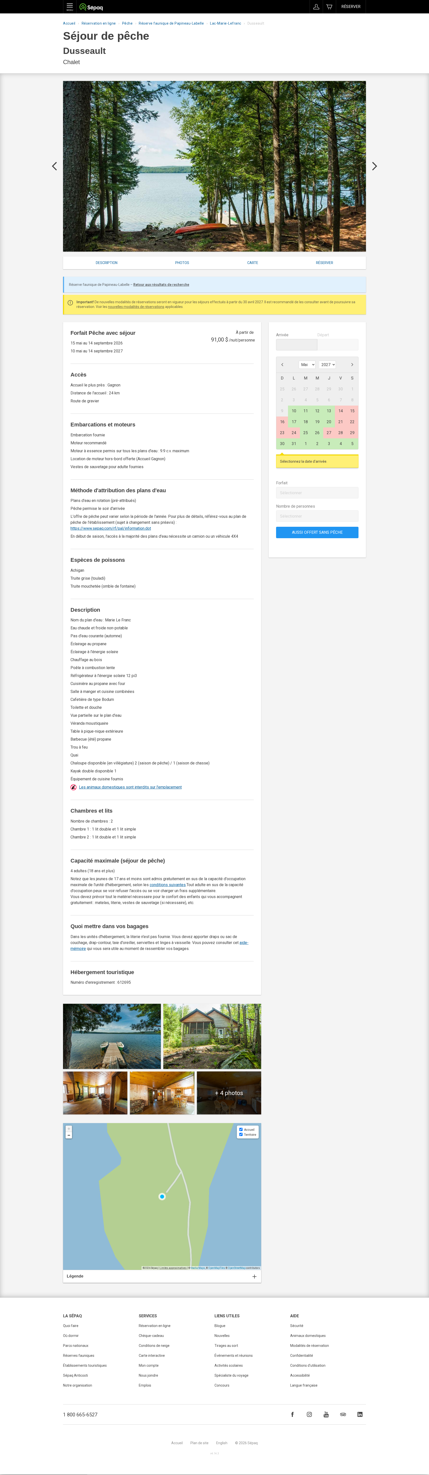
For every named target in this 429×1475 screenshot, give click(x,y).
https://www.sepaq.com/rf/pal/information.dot (111, 528)
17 (294, 421)
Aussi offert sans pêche (317, 532)
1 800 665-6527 (80, 1415)
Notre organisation (77, 1385)
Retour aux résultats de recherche (161, 285)
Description (106, 263)
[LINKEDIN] (360, 1414)
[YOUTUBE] (326, 1414)
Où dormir (71, 1336)
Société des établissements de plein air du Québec (91, 7)
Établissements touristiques (85, 1365)
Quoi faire (70, 1326)
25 (305, 432)
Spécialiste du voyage (231, 1375)
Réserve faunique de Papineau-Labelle (171, 23)
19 (317, 421)
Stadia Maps (198, 1268)
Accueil (69, 23)
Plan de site (199, 1443)
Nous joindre (148, 1375)
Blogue (219, 1326)
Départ (323, 335)
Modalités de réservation (309, 1346)
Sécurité (296, 1326)
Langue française (304, 1385)
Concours (221, 1385)
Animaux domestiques (308, 1336)
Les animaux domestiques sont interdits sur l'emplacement (130, 787)
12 (317, 411)
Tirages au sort (226, 1346)
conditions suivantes (168, 884)
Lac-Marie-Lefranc (225, 23)
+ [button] (69, 1128)
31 (294, 443)
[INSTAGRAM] (309, 1414)
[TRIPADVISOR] (343, 1414)
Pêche (127, 23)
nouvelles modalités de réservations (136, 307)
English (221, 1443)
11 (305, 411)
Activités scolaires (228, 1365)
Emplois (145, 1385)
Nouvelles (222, 1336)
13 (329, 411)
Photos (182, 263)
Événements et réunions (233, 1356)
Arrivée (282, 335)
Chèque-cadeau (151, 1336)
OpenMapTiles (216, 1268)
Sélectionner (291, 493)
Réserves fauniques (78, 1356)
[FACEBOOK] (292, 1414)
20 (329, 421)
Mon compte (149, 1365)
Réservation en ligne (99, 23)
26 (317, 432)
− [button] (69, 1135)
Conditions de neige (154, 1346)
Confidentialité (301, 1356)
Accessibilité (300, 1375)
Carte (252, 263)
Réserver (350, 6)
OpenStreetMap (237, 1268)
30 (282, 443)
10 (294, 411)
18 (305, 421)
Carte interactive (152, 1356)
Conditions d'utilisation (307, 1365)
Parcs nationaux (75, 1346)
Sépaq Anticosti (75, 1375)
